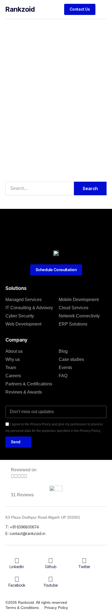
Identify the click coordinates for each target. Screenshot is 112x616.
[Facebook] (17, 579)
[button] (102, 9)
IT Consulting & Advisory (29, 307)
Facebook (16, 585)
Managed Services (23, 299)
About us (14, 351)
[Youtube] (50, 579)
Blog (63, 351)
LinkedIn (17, 566)
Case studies (71, 359)
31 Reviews (22, 495)
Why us (12, 359)
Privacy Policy (56, 607)
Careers (13, 375)
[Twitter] (84, 561)
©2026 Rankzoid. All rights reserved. (36, 602)
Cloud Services (73, 307)
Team (10, 367)
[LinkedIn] (17, 561)
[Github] (50, 561)
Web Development (23, 324)
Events (65, 367)
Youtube (50, 585)
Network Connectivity (79, 316)
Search (90, 188)
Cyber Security (19, 316)
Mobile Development (79, 299)
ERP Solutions (73, 324)
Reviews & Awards (23, 392)
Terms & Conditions (22, 607)
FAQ (63, 375)
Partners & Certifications (28, 384)
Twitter (84, 566)
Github (50, 566)
